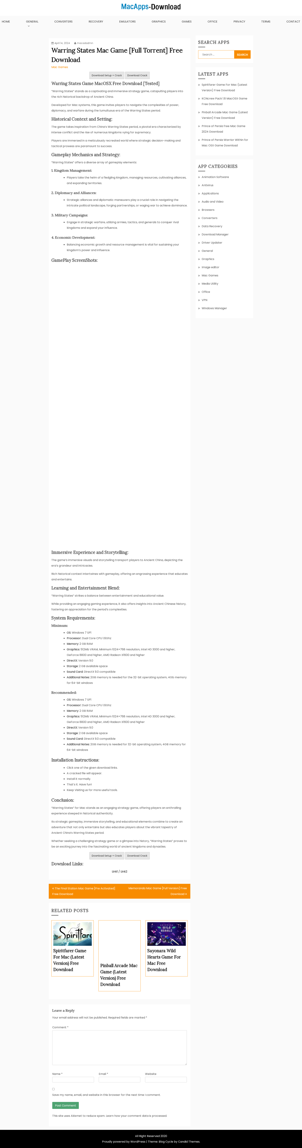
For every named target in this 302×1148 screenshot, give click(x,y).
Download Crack (137, 75)
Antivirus (207, 185)
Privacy (239, 22)
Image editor (210, 267)
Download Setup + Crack (107, 75)
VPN (204, 300)
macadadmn (85, 43)
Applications (210, 193)
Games (187, 22)
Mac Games (59, 67)
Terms (265, 22)
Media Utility (210, 284)
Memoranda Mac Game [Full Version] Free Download (157, 891)
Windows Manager (214, 308)
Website (150, 1074)
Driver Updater (212, 243)
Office (212, 22)
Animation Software (215, 177)
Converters (63, 22)
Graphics (159, 22)
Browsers (208, 210)
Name (57, 1074)
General (32, 22)
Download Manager (215, 234)
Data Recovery (212, 226)
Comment (60, 1027)
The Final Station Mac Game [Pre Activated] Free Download (83, 891)
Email (103, 1074)
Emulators (127, 22)
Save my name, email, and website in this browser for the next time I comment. (106, 1095)
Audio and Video (213, 202)
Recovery (96, 22)
